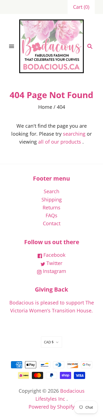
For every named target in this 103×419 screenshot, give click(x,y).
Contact (51, 223)
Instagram (53, 271)
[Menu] (11, 46)
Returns (51, 207)
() (81, 7)
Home (45, 107)
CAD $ (49, 342)
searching (74, 133)
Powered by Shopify (51, 406)
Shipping (51, 199)
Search (51, 191)
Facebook (53, 255)
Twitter (53, 263)
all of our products (59, 141)
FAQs (51, 215)
